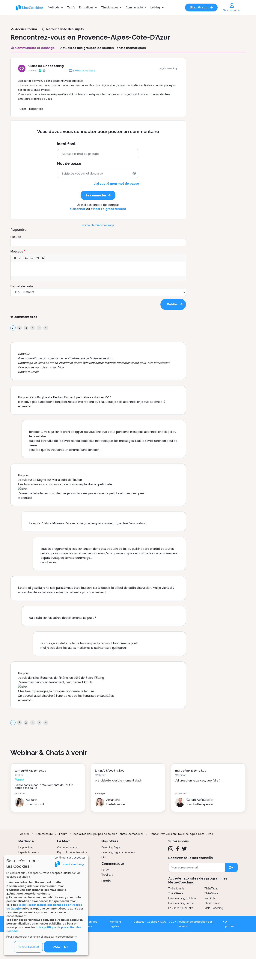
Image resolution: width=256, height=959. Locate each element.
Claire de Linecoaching (46, 66)
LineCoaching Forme (181, 903)
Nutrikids (209, 898)
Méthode (54, 7)
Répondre (36, 109)
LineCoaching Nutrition (182, 898)
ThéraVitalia (211, 893)
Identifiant (66, 144)
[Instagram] (170, 849)
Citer (22, 109)
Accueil (24, 833)
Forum (63, 833)
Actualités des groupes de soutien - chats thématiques (108, 833)
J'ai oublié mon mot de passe (116, 183)
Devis (106, 881)
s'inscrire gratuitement (108, 209)
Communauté (134, 7)
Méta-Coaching (213, 908)
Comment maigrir (68, 847)
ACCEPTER (60, 946)
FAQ (103, 857)
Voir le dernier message (98, 225)
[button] (15, 257)
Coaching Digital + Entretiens (118, 852)
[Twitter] (184, 848)
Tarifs (71, 7)
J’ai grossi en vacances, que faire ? (198, 780)
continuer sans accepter (70, 857)
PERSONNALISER (28, 946)
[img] (134, 173)
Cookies (152, 921)
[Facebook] (177, 848)
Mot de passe (69, 163)
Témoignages (109, 7)
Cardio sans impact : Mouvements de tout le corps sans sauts (44, 786)
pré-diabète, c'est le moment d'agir (118, 780)
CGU (171, 921)
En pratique (86, 7)
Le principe (25, 847)
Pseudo (15, 237)
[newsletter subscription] (231, 867)
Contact (139, 921)
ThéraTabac (211, 888)
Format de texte (21, 286)
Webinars (107, 874)
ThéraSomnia (176, 888)
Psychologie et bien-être (72, 852)
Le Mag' (155, 7)
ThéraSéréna (175, 893)
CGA (163, 921)
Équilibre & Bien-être (180, 908)
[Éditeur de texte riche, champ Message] (98, 269)
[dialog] (46, 905)
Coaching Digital (111, 847)
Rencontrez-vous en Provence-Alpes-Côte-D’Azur (181, 833)
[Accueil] (31, 7)
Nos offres (109, 841)
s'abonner (77, 209)
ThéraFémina (212, 903)
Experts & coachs (29, 852)
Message (16, 251)
